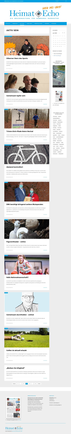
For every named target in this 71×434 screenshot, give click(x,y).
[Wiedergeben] (54, 86)
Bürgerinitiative (60, 122)
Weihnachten (55, 153)
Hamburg (60, 131)
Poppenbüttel (61, 144)
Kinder (59, 135)
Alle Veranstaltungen (57, 55)
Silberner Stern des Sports (17, 58)
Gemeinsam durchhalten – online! (20, 315)
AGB (21, 431)
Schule (57, 146)
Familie (59, 125)
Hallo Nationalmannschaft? (17, 277)
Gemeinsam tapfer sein (15, 96)
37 (29, 383)
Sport (54, 148)
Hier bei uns (14, 23)
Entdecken (53, 23)
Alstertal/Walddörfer (56, 118)
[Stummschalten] (62, 86)
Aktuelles (8, 23)
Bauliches (59, 120)
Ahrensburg (55, 116)
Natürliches (58, 142)
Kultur (54, 136)
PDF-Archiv (57, 104)
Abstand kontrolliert (14, 167)
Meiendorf (54, 138)
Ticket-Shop (29, 23)
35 (23, 383)
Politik (62, 142)
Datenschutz (18, 431)
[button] (59, 76)
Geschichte (58, 129)
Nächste (39, 383)
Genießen (47, 23)
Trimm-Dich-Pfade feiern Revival (19, 131)
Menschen (59, 138)
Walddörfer (59, 151)
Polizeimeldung (55, 144)
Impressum (13, 431)
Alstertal (59, 116)
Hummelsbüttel (58, 133)
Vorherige (14, 383)
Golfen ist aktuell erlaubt (16, 350)
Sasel (54, 146)
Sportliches (58, 148)
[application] (59, 76)
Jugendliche (55, 135)
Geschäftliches (55, 131)
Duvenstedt (59, 123)
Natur (54, 142)
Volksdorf (54, 151)
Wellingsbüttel (61, 153)
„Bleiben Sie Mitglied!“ (15, 368)
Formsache (59, 127)
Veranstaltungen (38, 23)
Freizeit (54, 129)
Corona (54, 123)
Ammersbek (55, 120)
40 (35, 383)
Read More (45, 68)
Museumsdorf (59, 140)
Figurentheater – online (16, 242)
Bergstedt (54, 122)
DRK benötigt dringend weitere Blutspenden (24, 204)
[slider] (58, 86)
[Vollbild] (63, 86)
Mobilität (54, 140)
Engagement (55, 125)
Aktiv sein (22, 23)
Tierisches (62, 148)
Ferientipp (54, 127)
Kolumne (63, 135)
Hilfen (54, 133)
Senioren (61, 146)
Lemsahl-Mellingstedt (59, 136)
